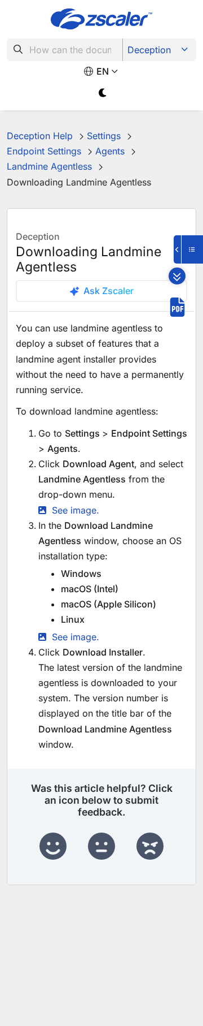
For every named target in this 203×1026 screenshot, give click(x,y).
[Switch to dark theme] (102, 93)
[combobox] (65, 49)
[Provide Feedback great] (53, 846)
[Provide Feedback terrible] (150, 846)
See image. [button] (75, 510)
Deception (149, 49)
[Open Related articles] (188, 249)
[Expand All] (177, 276)
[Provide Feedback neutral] (101, 846)
